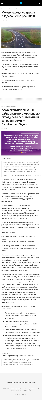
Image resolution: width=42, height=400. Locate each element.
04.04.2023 (4, 20)
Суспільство (12, 106)
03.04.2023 (4, 128)
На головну (4, 9)
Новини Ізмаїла (13, 9)
